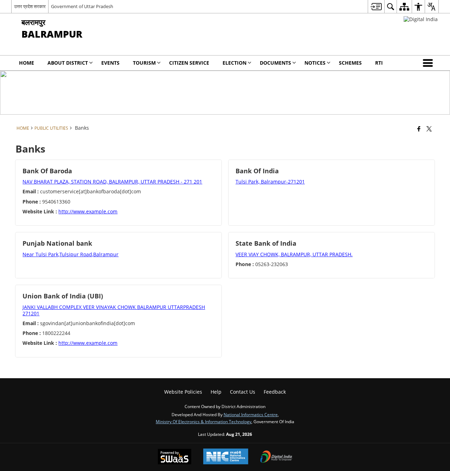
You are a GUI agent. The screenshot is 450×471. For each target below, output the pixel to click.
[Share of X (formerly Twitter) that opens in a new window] (429, 128)
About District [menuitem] (67, 62)
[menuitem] (376, 6)
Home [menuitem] (26, 62)
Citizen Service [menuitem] (189, 62)
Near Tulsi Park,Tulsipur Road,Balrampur (70, 254)
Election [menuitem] (234, 62)
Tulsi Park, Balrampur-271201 (270, 181)
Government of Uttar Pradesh (82, 6)
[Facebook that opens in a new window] (418, 128)
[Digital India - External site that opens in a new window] (421, 19)
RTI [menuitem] (379, 62)
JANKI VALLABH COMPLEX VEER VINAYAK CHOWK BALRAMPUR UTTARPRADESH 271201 (113, 310)
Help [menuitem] (216, 391)
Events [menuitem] (110, 62)
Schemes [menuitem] (350, 62)
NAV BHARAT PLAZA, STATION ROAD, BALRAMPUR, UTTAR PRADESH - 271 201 (112, 181)
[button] (429, 63)
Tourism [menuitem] (144, 62)
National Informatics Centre (251, 414)
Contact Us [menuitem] (242, 391)
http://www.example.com (87, 211)
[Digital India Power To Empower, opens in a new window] (276, 457)
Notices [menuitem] (315, 62)
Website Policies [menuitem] (183, 391)
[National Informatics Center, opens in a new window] (225, 457)
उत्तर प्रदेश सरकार (30, 6)
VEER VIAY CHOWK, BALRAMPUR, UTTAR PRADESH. (294, 254)
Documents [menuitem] (275, 62)
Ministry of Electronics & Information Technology (203, 421)
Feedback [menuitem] (275, 391)
